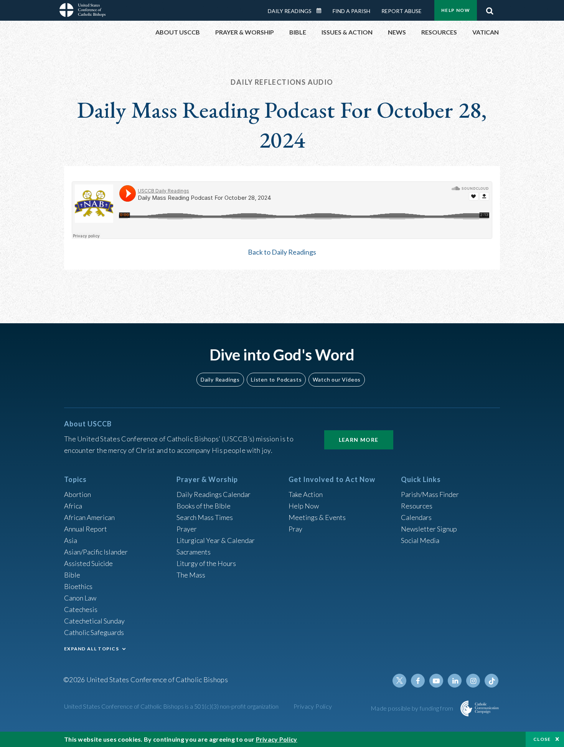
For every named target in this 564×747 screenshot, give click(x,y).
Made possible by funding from (413, 708)
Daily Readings (290, 11)
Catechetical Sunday (94, 621)
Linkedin (455, 681)
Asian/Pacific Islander (96, 552)
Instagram (473, 681)
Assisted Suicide (88, 563)
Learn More (359, 439)
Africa (73, 506)
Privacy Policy (313, 706)
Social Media (420, 540)
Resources (416, 506)
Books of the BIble (203, 506)
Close (542, 739)
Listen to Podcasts (276, 379)
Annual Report (85, 529)
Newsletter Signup (429, 529)
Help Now (455, 10)
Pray (295, 529)
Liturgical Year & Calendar (215, 540)
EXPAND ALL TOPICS (91, 649)
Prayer (186, 529)
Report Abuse (401, 11)
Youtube (436, 681)
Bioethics (78, 586)
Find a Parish (351, 11)
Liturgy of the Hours (206, 563)
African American (89, 517)
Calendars (416, 517)
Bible (72, 575)
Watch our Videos (337, 379)
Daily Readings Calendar (321, 11)
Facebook (418, 681)
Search (489, 9)
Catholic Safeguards (94, 632)
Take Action (306, 494)
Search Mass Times (204, 517)
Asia (70, 540)
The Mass (190, 575)
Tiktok (491, 681)
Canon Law (80, 598)
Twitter (399, 681)
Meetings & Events (317, 517)
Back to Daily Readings (282, 252)
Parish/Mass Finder (430, 494)
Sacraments (193, 552)
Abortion (77, 494)
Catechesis (80, 609)
